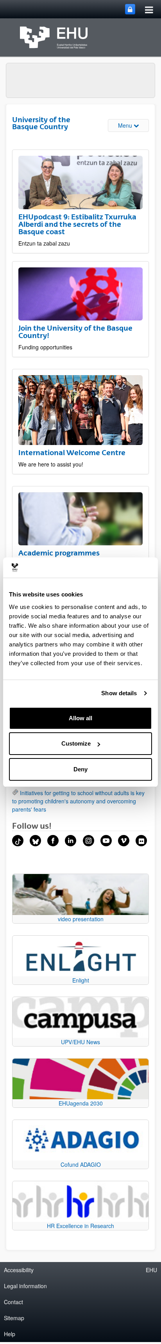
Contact (13, 1302)
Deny (80, 769)
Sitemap (14, 1318)
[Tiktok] (17, 840)
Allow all (80, 718)
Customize (76, 743)
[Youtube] (106, 840)
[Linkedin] (70, 840)
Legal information (25, 1286)
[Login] (130, 9)
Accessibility (19, 1270)
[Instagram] (88, 840)
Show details (119, 693)
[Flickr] (141, 840)
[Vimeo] (123, 840)
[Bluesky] (35, 840)
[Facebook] (53, 840)
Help (9, 1334)
